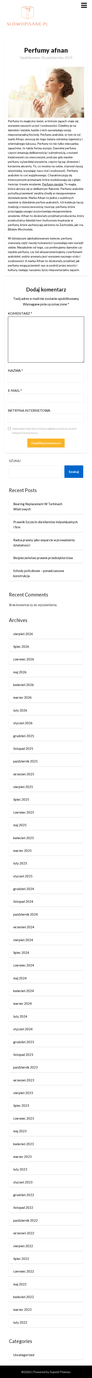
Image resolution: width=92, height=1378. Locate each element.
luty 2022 (20, 1322)
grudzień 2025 (23, 736)
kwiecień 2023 (23, 1144)
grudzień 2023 (23, 1042)
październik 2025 (25, 761)
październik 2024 (25, 914)
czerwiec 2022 (23, 1271)
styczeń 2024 (23, 1029)
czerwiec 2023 (23, 1118)
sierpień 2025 (23, 787)
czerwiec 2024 (23, 965)
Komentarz (20, 313)
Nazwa (15, 370)
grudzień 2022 (23, 1195)
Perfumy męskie (52, 184)
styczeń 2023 (23, 1182)
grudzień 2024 (23, 889)
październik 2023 (25, 1067)
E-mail (15, 390)
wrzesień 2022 (23, 1233)
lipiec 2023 (21, 1105)
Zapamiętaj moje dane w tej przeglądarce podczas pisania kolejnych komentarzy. (44, 430)
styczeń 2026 (23, 723)
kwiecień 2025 (23, 838)
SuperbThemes (60, 1372)
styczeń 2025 (23, 876)
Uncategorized (23, 1355)
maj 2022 (20, 1284)
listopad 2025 (23, 748)
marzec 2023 (22, 1156)
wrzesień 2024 (23, 927)
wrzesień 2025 (23, 774)
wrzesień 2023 (23, 1080)
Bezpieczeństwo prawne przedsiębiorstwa (43, 558)
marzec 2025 (22, 850)
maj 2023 (20, 1131)
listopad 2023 (23, 1054)
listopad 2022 (23, 1207)
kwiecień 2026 (23, 685)
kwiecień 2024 (23, 991)
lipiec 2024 (21, 952)
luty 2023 (20, 1169)
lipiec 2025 (21, 799)
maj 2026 (20, 672)
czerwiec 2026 (23, 659)
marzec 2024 (22, 1003)
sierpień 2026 (23, 634)
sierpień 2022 (23, 1246)
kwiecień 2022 (23, 1297)
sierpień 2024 (23, 940)
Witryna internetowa (29, 410)
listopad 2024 (23, 901)
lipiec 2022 (21, 1259)
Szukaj (15, 461)
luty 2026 (20, 710)
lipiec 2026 (21, 646)
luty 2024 (20, 1016)
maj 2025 (20, 825)
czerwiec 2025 (23, 812)
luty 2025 (20, 863)
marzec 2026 (22, 697)
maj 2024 (20, 978)
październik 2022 (25, 1220)
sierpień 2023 (23, 1093)
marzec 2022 (22, 1309)
